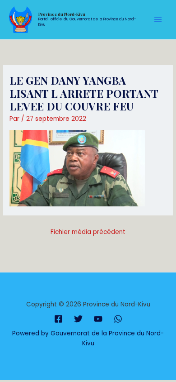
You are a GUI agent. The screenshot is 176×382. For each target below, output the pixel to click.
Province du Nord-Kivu (61, 14)
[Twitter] (78, 319)
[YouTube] (98, 319)
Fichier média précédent (88, 232)
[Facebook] (58, 319)
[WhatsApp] (118, 319)
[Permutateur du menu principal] (158, 19)
